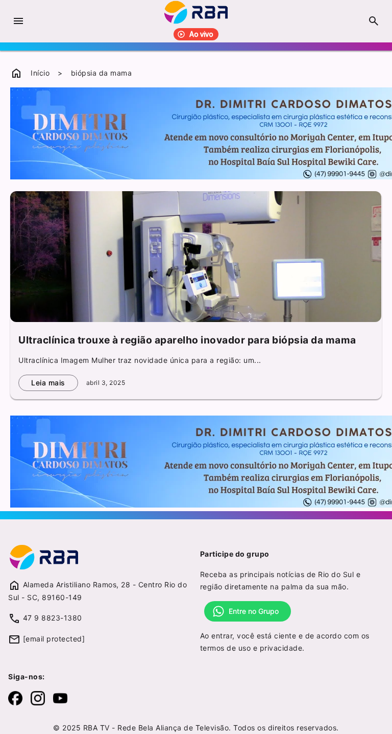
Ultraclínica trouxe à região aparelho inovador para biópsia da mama (187, 340)
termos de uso (225, 648)
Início (40, 72)
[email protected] (54, 638)
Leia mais (48, 382)
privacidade (281, 648)
